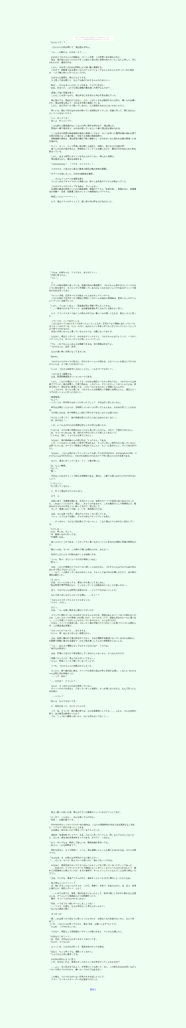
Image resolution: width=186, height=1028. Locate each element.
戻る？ (93, 989)
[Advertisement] (93, 18)
